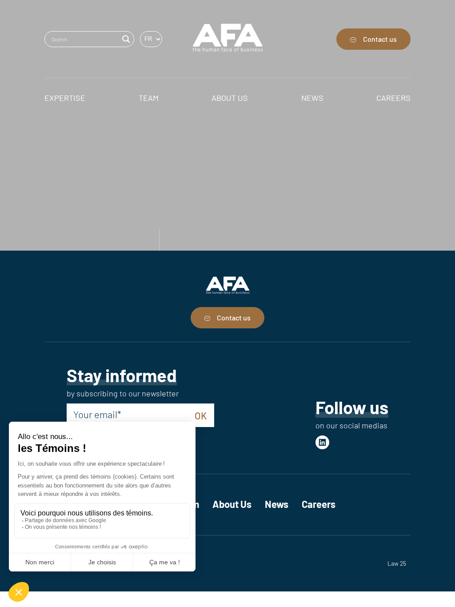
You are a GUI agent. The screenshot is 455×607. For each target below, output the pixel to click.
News (276, 504)
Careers (318, 504)
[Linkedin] (322, 442)
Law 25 (396, 563)
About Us (231, 504)
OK (201, 415)
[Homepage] (228, 39)
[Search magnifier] (126, 39)
